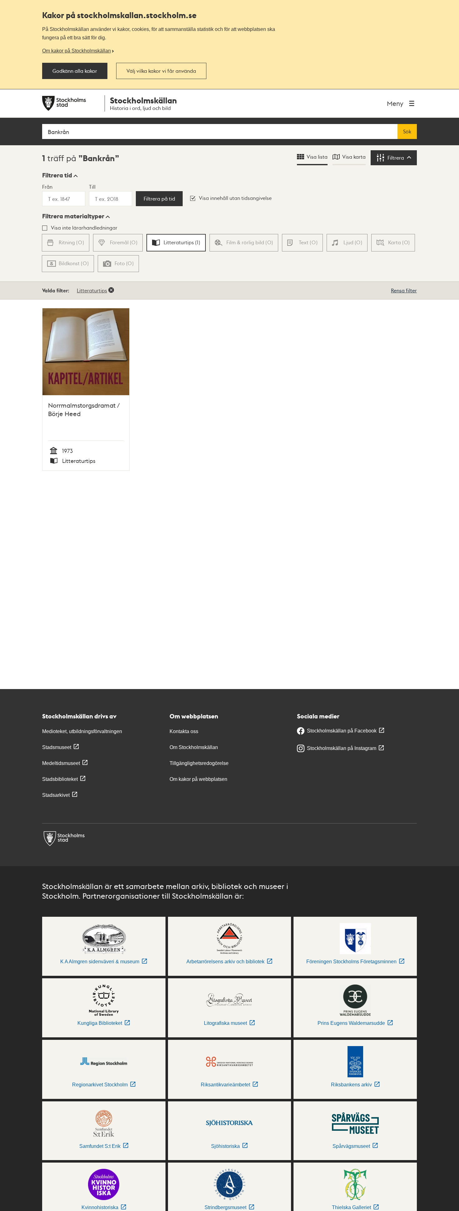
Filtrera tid (57, 175)
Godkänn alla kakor (74, 71)
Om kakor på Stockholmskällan (76, 50)
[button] (60, 175)
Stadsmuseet (56, 747)
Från (47, 186)
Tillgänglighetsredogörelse (199, 763)
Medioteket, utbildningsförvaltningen (82, 731)
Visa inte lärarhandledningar (84, 227)
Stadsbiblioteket (60, 779)
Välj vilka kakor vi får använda (161, 71)
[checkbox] (176, 242)
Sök (407, 131)
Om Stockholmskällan (194, 747)
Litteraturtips (92, 290)
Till (92, 186)
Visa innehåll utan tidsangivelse (235, 198)
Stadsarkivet (56, 795)
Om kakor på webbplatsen (198, 779)
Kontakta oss (184, 731)
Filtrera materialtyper (73, 216)
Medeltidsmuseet (61, 763)
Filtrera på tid (159, 199)
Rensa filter (404, 290)
